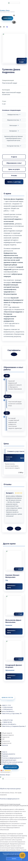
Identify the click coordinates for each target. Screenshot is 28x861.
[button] (14, 181)
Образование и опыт (14, 163)
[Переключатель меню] (14, 15)
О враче (14, 157)
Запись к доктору (11, 767)
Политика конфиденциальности (9, 799)
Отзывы (14, 175)
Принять (14, 858)
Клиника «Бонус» (5, 775)
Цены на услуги (14, 169)
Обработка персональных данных (10, 788)
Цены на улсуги (7, 697)
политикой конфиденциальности (14, 855)
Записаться (7, 18)
